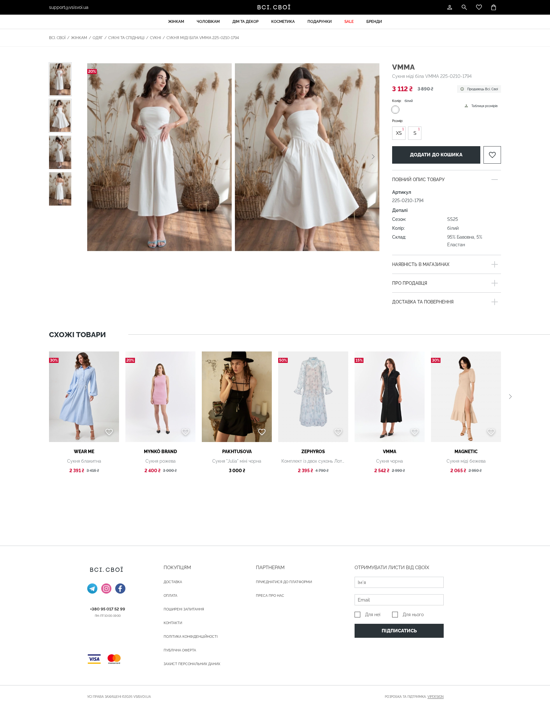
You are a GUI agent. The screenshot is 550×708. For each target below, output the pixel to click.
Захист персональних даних (192, 664)
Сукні (155, 38)
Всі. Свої (57, 38)
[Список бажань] (479, 7)
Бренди (374, 21)
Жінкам (176, 21)
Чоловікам (208, 21)
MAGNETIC (466, 451)
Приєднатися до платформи (284, 582)
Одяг (98, 38)
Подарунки (319, 21)
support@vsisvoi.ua (68, 7)
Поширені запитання (184, 609)
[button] (373, 157)
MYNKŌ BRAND (160, 451)
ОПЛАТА (170, 596)
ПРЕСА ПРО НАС (270, 596)
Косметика (283, 21)
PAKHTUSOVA (237, 451)
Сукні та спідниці (126, 38)
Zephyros (313, 451)
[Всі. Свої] (275, 7)
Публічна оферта (180, 650)
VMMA (403, 67)
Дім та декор (245, 21)
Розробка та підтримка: (414, 696)
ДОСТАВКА (173, 582)
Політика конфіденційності (191, 637)
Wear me (84, 451)
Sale (349, 21)
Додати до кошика (436, 155)
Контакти (173, 623)
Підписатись (399, 631)
